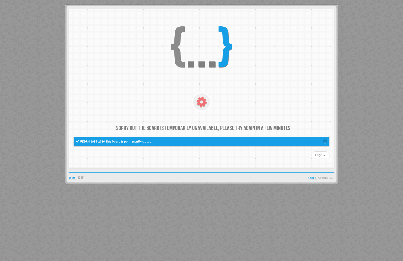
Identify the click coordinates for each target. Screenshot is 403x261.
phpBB (72, 177)
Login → (320, 155)
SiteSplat (312, 177)
